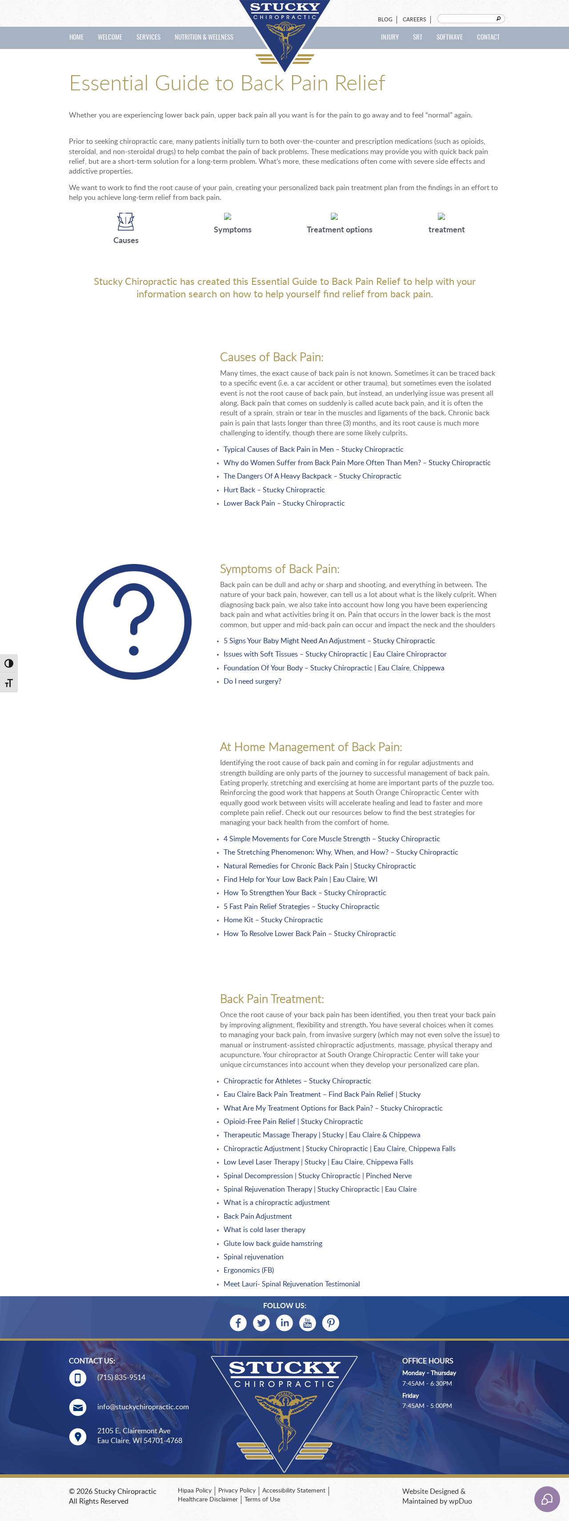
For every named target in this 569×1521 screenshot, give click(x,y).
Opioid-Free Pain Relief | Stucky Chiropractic (293, 1121)
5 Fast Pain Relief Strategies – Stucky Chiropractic (302, 906)
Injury (390, 37)
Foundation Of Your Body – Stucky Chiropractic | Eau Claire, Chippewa (334, 668)
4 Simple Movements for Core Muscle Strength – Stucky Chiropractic (332, 839)
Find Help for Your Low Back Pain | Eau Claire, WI (300, 879)
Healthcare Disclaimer (208, 1500)
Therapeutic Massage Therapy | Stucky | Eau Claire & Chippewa (322, 1135)
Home (76, 37)
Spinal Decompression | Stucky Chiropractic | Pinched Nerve (318, 1176)
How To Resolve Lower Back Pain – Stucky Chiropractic (310, 933)
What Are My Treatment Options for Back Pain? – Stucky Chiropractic (333, 1108)
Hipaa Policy (195, 1491)
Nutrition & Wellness (204, 37)
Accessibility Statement (293, 1491)
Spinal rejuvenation (254, 1257)
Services (148, 37)
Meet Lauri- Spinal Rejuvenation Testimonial (292, 1284)
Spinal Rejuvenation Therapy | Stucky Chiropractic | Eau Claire (320, 1189)
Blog (385, 19)
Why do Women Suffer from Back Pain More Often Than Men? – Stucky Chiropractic (357, 462)
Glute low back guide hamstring (273, 1243)
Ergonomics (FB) (249, 1270)
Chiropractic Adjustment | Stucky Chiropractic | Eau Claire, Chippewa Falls (340, 1148)
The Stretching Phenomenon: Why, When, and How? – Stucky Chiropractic (341, 852)
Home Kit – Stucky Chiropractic (273, 920)
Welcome (110, 37)
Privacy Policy (237, 1491)
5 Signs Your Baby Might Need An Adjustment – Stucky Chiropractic (329, 641)
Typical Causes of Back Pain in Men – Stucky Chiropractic (314, 449)
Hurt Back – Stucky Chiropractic (274, 490)
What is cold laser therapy (264, 1229)
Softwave (450, 37)
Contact (488, 37)
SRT (417, 37)
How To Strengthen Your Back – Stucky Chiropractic (305, 892)
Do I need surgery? (252, 681)
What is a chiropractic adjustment (277, 1202)
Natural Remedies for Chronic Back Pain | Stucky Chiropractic (320, 866)
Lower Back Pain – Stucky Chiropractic (284, 503)
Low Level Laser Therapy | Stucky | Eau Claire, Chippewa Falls (318, 1162)
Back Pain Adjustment (258, 1216)
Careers (414, 19)
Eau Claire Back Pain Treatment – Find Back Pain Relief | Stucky (322, 1094)
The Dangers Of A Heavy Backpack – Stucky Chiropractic (312, 476)
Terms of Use (262, 1500)
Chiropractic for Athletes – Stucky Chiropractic (297, 1081)
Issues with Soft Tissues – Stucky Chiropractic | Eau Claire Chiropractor (335, 654)
